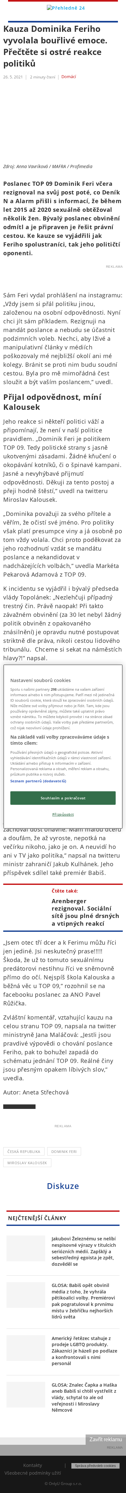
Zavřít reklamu (105, 1439)
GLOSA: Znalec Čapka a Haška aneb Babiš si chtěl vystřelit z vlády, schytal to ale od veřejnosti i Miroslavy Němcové (84, 1397)
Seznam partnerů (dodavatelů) (38, 780)
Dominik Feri (64, 1151)
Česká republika (23, 1151)
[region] (63, 746)
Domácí (68, 76)
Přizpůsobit (63, 814)
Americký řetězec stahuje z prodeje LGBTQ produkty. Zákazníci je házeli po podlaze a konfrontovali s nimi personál (84, 1350)
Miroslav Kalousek (27, 1162)
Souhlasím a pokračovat (63, 798)
